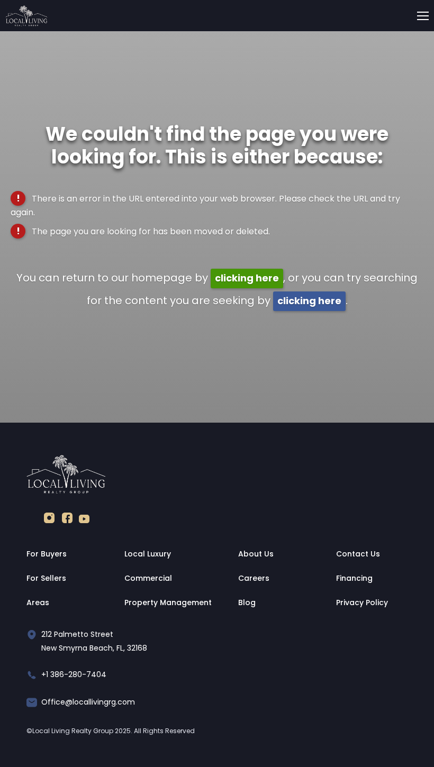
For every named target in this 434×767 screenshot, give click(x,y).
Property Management (168, 602)
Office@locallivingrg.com (88, 702)
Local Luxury (147, 554)
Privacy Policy (362, 602)
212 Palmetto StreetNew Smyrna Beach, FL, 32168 (94, 641)
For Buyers (46, 554)
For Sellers (46, 578)
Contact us (358, 554)
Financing (354, 578)
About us (256, 554)
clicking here (247, 278)
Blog (247, 602)
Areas (37, 602)
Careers (253, 578)
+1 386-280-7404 (73, 674)
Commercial (148, 578)
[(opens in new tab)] (49, 520)
